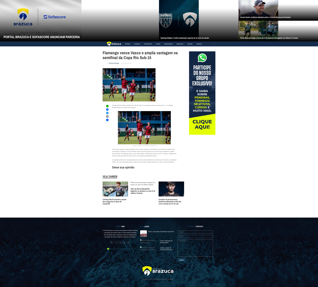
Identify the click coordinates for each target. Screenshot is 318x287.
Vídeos (158, 44)
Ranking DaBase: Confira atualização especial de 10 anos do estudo (185, 38)
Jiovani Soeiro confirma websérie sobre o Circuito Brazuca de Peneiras (265, 17)
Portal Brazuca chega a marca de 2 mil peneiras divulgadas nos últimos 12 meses (269, 38)
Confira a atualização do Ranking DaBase (166, 241)
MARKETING (180, 44)
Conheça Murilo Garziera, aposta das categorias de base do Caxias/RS (114, 201)
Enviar (181, 260)
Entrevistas (148, 44)
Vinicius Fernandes (114, 63)
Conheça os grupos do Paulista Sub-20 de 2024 (166, 249)
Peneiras (137, 44)
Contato (199, 44)
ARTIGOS (189, 44)
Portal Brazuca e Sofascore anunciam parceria (42, 37)
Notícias (127, 44)
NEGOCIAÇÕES (168, 44)
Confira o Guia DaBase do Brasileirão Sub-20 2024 (161, 231)
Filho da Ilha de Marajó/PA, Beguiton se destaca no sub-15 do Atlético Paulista (143, 191)
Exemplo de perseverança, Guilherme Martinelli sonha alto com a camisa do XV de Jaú (170, 201)
